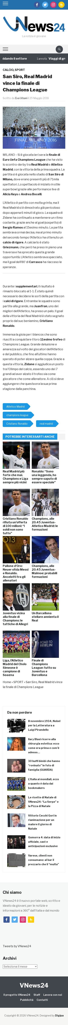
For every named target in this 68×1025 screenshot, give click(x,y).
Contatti (42, 999)
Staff (37, 994)
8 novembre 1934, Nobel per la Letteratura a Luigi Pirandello (44, 725)
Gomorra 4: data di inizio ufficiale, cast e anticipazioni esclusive (44, 842)
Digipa (59, 1015)
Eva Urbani (21, 98)
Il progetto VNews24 (16, 994)
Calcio (8, 70)
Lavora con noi (52, 994)
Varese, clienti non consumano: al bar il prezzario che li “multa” (43, 860)
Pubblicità (26, 999)
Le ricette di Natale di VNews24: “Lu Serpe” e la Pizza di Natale (43, 802)
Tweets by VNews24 (17, 946)
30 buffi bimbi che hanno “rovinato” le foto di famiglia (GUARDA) (44, 765)
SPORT (20, 70)
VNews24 (34, 985)
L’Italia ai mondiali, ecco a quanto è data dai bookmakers (43, 783)
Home (7, 682)
